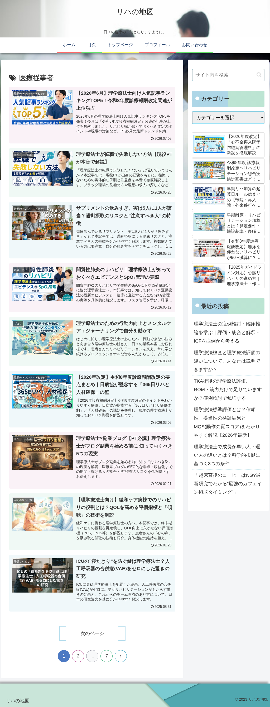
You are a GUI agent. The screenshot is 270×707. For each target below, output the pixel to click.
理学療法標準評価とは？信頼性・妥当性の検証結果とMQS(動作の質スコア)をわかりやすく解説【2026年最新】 (227, 422)
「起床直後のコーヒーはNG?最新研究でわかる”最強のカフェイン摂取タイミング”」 (228, 484)
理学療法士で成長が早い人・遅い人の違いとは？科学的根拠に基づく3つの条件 (227, 455)
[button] (259, 75)
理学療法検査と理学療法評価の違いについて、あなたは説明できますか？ (227, 361)
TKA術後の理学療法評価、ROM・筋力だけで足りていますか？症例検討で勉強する (228, 389)
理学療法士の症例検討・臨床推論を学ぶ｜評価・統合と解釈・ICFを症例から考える (227, 332)
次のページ (92, 633)
